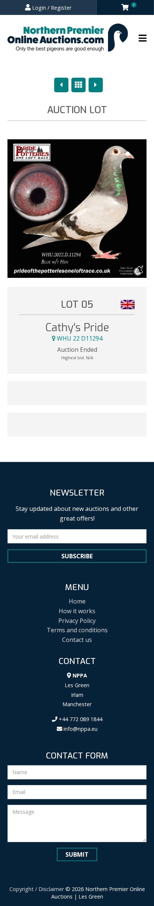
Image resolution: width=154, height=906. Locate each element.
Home (77, 601)
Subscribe (77, 556)
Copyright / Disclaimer (36, 889)
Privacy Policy (77, 621)
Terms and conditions (77, 630)
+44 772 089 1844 (79, 719)
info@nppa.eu (80, 728)
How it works (77, 611)
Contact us (77, 640)
